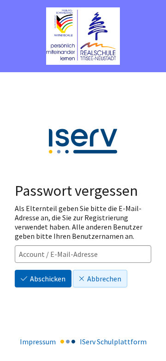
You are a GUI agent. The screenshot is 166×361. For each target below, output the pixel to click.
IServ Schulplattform (113, 341)
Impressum (38, 341)
